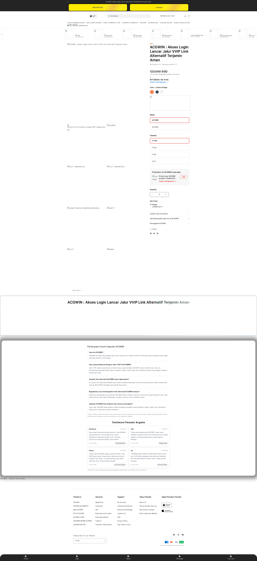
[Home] (102, 16)
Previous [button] (68, 2)
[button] (75, 23)
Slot (96, 510)
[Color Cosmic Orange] (152, 92)
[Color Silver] (162, 92)
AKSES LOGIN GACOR (182, 23)
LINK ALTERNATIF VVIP (111, 23)
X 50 (154, 161)
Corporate (99, 506)
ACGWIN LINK (153, 23)
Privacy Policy (122, 521)
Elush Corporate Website (148, 513)
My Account (121, 502)
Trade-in (98, 521)
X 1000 (154, 141)
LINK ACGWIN (78, 510)
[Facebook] (151, 233)
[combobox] (129, 16)
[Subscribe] (104, 540)
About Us (143, 502)
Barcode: (165, 64)
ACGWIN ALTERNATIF (130, 23)
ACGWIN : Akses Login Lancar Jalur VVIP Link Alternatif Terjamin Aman (128, 2)
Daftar (128, 558)
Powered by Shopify (177, 545)
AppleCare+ (99, 502)
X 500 (154, 148)
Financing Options (101, 517)
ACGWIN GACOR (166, 23)
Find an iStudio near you (148, 506)
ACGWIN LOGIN (78, 517)
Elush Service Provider (103, 513)
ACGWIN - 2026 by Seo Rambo (12, 479)
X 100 (154, 154)
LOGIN (159, 7)
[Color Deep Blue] (157, 92)
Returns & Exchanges (125, 510)
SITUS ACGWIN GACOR (75, 23)
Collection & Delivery (125, 506)
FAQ (118, 517)
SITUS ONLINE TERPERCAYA (77, 25)
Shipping (162, 74)
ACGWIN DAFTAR (79, 524)
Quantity (153, 190)
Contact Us (121, 513)
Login (77, 558)
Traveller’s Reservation (103, 524)
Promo (26, 558)
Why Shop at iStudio (147, 510)
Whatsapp (179, 558)
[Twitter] (154, 233)
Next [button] (189, 2)
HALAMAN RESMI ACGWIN (82, 521)
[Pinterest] (158, 233)
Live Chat (231, 558)
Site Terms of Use (123, 524)
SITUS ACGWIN (78, 513)
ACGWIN (143, 23)
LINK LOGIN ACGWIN (93, 23)
